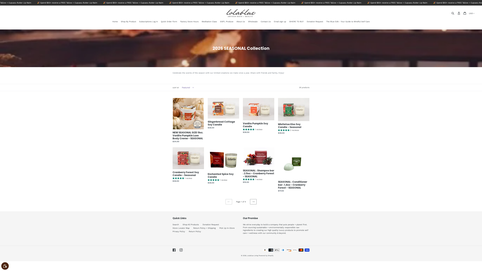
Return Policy (195, 231)
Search (176, 224)
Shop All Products (191, 224)
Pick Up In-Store (227, 228)
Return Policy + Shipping (204, 228)
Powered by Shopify (266, 255)
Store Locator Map (181, 228)
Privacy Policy (179, 231)
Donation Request (211, 224)
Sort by (176, 88)
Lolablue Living (252, 255)
